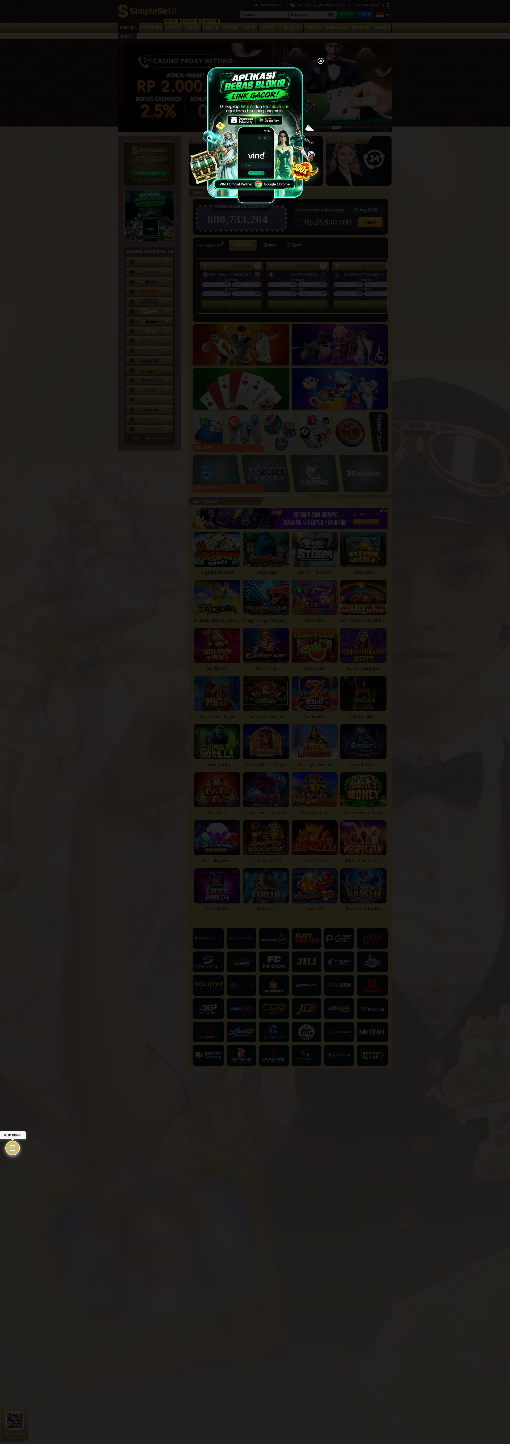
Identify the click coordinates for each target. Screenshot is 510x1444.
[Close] (321, 61)
